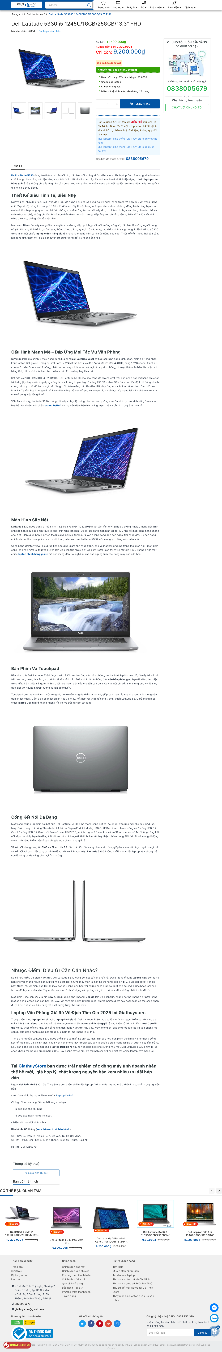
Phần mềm (156, 7)
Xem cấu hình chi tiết (36, 1172)
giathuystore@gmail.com (29, 1309)
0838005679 (137, 159)
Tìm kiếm (118, 1266)
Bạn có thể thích (25, 1181)
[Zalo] (214, 1318)
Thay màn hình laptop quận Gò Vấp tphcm (133, 1298)
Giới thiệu (16, 1270)
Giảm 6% (14, 1224)
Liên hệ (15, 1279)
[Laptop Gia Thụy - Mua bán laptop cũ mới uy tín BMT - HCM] (26, 3)
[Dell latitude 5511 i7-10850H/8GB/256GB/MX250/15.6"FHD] (22, 1221)
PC (143, 7)
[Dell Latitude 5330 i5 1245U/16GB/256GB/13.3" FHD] (18, 110)
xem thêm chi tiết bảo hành (53, 1129)
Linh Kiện (174, 7)
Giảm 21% (191, 1224)
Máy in (131, 7)
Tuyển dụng (69, 1295)
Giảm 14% (147, 1224)
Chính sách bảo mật (74, 1266)
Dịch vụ (189, 7)
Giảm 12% (103, 1230)
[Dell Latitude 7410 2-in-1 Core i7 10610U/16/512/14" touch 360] (111, 1224)
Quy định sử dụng (72, 1283)
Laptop (117, 7)
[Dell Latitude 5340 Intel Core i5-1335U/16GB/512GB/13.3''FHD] (66, 1225)
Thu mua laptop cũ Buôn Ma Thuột (133, 1283)
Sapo (113, 1348)
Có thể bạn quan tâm (20, 1191)
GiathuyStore (32, 1066)
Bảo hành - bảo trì (72, 1287)
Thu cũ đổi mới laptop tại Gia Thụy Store (133, 1289)
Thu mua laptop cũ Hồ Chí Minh (131, 1279)
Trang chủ (103, 7)
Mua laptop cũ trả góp (126, 1270)
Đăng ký (202, 1332)
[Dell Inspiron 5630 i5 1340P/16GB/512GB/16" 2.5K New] (199, 1221)
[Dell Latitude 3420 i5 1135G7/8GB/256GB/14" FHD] (155, 1221)
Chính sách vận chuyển (75, 1270)
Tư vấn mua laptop (124, 1275)
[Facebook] (214, 1307)
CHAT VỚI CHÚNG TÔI (187, 107)
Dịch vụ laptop (19, 1275)
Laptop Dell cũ (64, 1095)
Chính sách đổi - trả (73, 1279)
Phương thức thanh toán (76, 1275)
